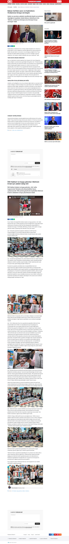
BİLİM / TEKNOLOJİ (50, 4)
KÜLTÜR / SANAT (23, 4)
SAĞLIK (44, 4)
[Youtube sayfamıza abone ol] (55, 535)
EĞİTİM (13, 4)
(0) (21, 175)
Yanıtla (18, 175)
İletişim (32, 534)
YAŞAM (34, 4)
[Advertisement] (4, 20)
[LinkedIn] (12, 46)
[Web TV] (9, 2)
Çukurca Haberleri (43, 538)
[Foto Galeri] (11, 2)
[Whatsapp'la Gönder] (14, 46)
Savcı (16, 130)
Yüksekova (27, 490)
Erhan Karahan (15, 488)
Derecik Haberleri (54, 538)
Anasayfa (10, 7)
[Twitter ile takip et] (52, 535)
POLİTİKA (18, 4)
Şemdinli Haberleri (33, 538)
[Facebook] (8, 46)
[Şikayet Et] (38, 175)
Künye (29, 534)
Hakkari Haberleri (22, 538)
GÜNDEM (9, 4)
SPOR (37, 4)
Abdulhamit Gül (20, 130)
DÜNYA (40, 4)
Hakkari (23, 490)
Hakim (13, 130)
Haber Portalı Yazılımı (12, 542)
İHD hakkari (14, 490)
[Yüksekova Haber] (34, 1)
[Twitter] (10, 46)
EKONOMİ (30, 4)
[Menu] (58, 2)
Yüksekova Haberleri (12, 538)
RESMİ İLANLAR (58, 4)
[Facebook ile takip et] (50, 535)
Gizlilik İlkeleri (37, 534)
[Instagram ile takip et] (57, 535)
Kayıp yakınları (19, 490)
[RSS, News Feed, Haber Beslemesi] (60, 535)
